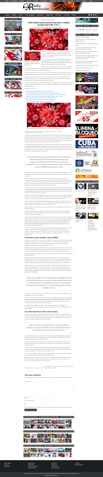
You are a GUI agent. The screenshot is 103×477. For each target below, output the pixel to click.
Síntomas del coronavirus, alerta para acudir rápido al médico (41, 97)
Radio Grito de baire (33, 466)
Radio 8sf (6, 464)
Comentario (28, 381)
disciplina (55, 357)
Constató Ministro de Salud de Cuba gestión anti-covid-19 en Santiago (42, 92)
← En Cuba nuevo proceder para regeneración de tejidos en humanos (40, 367)
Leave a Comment (58, 27)
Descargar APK (53, 1)
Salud (53, 19)
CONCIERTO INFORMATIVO (30, 15)
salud (30, 360)
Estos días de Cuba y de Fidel (82, 70)
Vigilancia (48, 360)
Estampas (7, 15)
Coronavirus (49, 19)
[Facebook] (91, 15)
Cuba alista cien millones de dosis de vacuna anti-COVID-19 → (59, 366)
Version (84, 1)
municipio (41, 359)
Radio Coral (54, 464)
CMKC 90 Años (70, 1)
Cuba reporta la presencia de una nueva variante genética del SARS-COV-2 (49, 23)
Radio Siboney (31, 463)
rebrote (26, 360)
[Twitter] (89, 15)
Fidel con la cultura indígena (82, 37)
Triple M (77, 463)
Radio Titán (7, 466)
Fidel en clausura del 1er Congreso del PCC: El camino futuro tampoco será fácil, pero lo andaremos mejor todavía (86, 57)
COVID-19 (43, 357)
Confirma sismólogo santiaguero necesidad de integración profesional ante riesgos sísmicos (92, 225)
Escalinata (14, 15)
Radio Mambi (31, 464)
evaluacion (68, 357)
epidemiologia (62, 357)
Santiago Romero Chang (41, 27)
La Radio (77, 1)
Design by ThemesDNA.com (51, 475)
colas (36, 357)
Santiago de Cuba (36, 360)
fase (26, 359)
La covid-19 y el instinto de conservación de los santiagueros (40, 99)
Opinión (63, 1)
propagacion (53, 359)
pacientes (47, 359)
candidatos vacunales (46, 146)
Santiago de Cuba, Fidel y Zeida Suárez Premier (86, 65)
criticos (48, 357)
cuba (52, 357)
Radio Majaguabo (79, 464)
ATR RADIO (74, 15)
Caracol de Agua (55, 467)
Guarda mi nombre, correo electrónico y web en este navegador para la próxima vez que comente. (48, 407)
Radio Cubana (7, 463)
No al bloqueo (14, 1)
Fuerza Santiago (43, 1)
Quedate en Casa (66, 359)
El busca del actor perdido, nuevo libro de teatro (92, 207)
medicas (33, 359)
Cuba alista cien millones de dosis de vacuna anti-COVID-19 (40, 91)
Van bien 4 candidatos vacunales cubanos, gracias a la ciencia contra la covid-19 (43, 131)
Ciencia (44, 19)
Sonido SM (54, 463)
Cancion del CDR (80, 190)
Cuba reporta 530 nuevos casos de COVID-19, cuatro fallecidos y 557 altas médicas (46, 94)
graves (28, 359)
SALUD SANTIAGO (40, 15)
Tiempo (90, 1)
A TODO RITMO (66, 15)
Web (26, 403)
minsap (37, 359)
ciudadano (32, 357)
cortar (39, 357)
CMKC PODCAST (58, 15)
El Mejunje (21, 15)
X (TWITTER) (28, 1)
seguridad (42, 360)
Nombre (27, 397)
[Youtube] (95, 15)
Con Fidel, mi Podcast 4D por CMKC (84, 67)
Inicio (7, 1)
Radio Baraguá (55, 466)
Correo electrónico (30, 400)
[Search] (98, 15)
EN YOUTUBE (21, 1)
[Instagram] (93, 15)
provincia (58, 359)
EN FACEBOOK (35, 1)
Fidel (59, 1)
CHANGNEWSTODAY (49, 15)
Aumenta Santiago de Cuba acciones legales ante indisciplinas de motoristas (44, 96)
